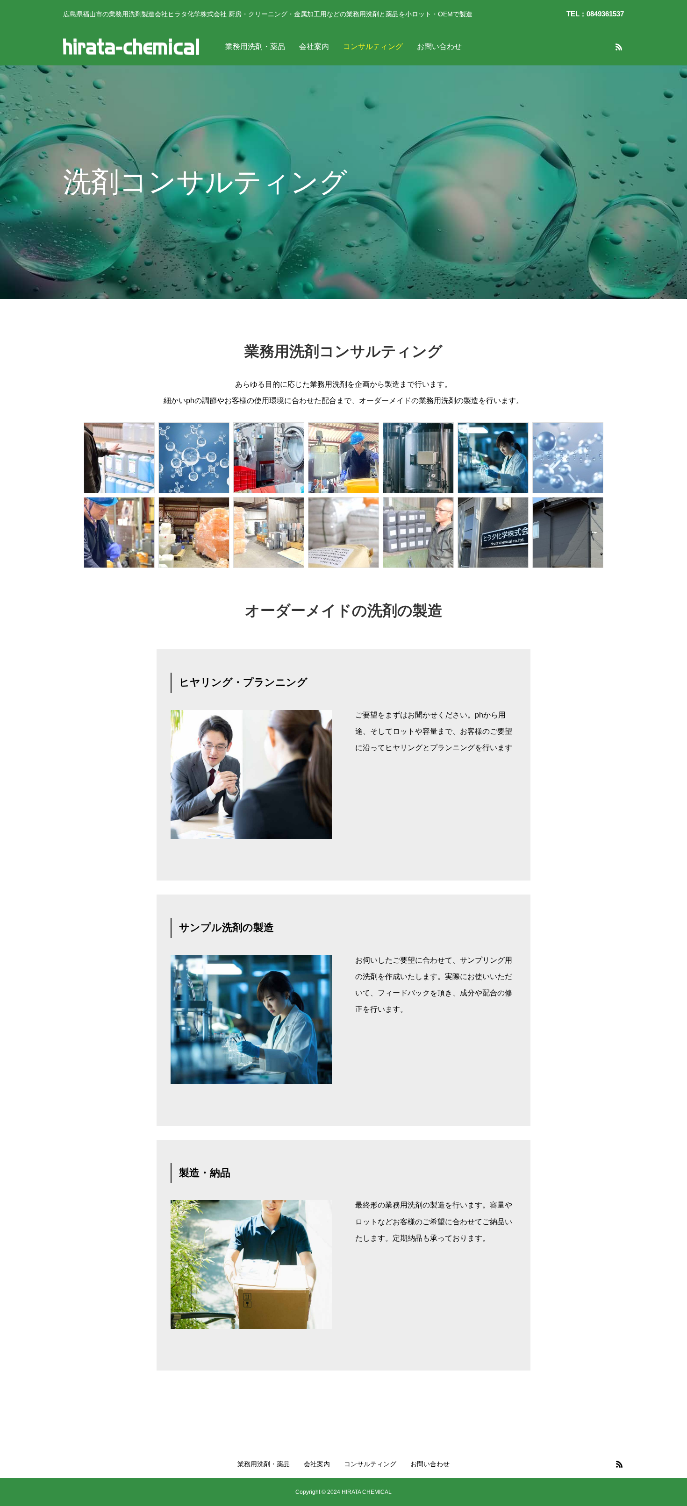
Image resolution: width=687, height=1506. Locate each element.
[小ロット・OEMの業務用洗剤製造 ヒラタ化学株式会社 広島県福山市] (131, 47)
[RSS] (619, 46)
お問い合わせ (439, 46)
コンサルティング (373, 46)
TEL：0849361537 (595, 14)
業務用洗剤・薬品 (255, 46)
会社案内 (314, 46)
